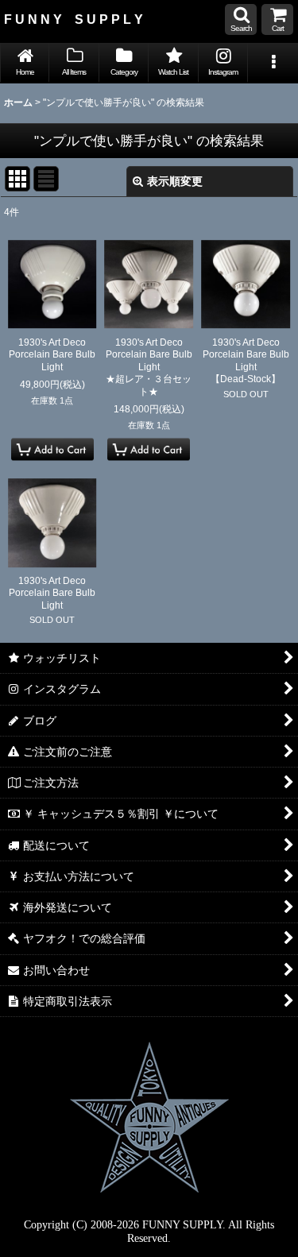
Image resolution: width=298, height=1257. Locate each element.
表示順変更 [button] (175, 181)
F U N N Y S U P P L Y (73, 19)
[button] (241, 19)
